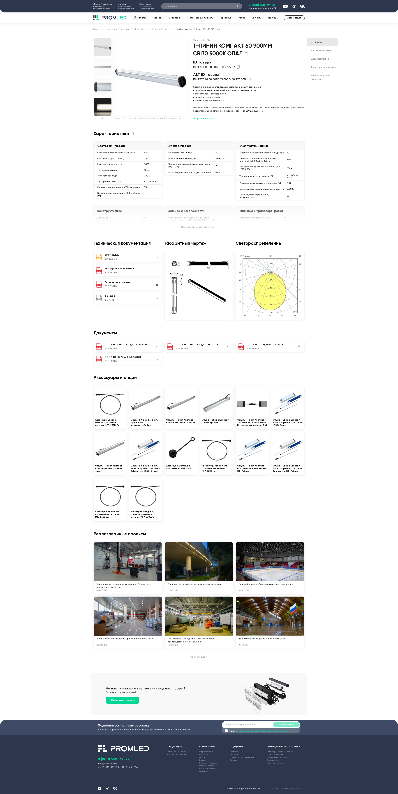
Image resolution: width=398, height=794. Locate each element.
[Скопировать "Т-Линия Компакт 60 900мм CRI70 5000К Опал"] (246, 53)
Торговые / (126, 29)
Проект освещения (275, 754)
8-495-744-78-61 (124, 6)
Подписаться (286, 724)
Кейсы (202, 757)
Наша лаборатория (208, 763)
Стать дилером (273, 760)
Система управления (177, 754)
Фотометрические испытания (280, 752)
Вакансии (203, 771)
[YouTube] (99, 788)
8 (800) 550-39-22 (262, 5)
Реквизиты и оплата (208, 768)
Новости (157, 17)
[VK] (115, 788)
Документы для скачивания (242, 757)
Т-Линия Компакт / (141, 29)
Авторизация (294, 18)
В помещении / (112, 29)
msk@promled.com (126, 9)
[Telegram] (107, 788)
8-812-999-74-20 (100, 6)
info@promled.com (101, 9)
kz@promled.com (147, 9)
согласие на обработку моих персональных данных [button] (264, 730)
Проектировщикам (275, 763)
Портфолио (204, 754)
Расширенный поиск (176, 752)
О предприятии (206, 752)
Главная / (98, 29)
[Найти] (238, 6)
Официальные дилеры (277, 757)
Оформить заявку (122, 700)
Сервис (233, 760)
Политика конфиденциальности (243, 788)
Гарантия (234, 754)
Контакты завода (206, 766)
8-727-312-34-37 (146, 6)
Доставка (234, 752)
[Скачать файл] (157, 256)
